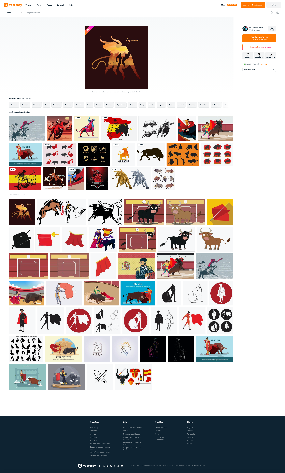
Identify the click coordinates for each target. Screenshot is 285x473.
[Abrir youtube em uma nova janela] (122, 466)
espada (161, 105)
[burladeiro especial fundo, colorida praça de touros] (28, 266)
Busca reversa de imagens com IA (100, 448)
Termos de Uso (168, 466)
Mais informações (250, 69)
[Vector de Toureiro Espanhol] (101, 293)
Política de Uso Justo (198, 466)
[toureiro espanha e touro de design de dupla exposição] (22, 212)
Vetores (28, 5)
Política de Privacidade (182, 466)
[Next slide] (229, 105)
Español (190, 431)
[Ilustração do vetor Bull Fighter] (25, 154)
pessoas (68, 105)
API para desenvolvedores (100, 444)
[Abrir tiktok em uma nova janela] (115, 466)
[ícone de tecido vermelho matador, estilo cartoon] (47, 239)
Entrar (273, 5)
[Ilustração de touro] (59, 128)
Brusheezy (94, 427)
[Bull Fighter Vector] (215, 128)
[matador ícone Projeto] (169, 293)
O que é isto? (263, 64)
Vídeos (49, 5)
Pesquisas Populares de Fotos (132, 443)
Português (191, 434)
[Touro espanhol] (86, 128)
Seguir (272, 30)
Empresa (93, 437)
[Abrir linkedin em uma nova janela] (107, 466)
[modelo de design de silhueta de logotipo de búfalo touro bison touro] (151, 154)
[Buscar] (272, 12)
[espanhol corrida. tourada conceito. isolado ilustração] (103, 239)
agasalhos (121, 105)
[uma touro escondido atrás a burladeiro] (137, 239)
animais (192, 105)
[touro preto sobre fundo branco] (176, 239)
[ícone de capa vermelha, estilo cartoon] (74, 239)
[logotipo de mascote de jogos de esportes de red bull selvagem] (97, 178)
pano (89, 105)
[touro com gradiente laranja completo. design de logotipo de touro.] (123, 154)
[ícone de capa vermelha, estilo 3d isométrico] (103, 266)
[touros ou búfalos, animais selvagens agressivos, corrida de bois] (164, 178)
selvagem (216, 105)
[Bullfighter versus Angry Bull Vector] (26, 293)
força (142, 105)
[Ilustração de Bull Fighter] (66, 377)
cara (46, 105)
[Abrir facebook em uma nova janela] (100, 466)
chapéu (109, 105)
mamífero (204, 105)
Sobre (157, 434)
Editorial (60, 5)
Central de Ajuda (161, 427)
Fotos (39, 5)
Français (190, 440)
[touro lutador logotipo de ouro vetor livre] (94, 154)
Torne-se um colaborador (159, 438)
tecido (98, 105)
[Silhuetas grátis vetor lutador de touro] (217, 154)
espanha (79, 105)
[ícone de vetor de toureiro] (100, 377)
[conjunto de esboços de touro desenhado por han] (157, 128)
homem (25, 105)
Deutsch (190, 437)
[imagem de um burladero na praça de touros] (69, 266)
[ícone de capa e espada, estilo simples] (21, 239)
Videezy (93, 434)
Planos (223, 5)
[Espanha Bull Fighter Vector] (136, 266)
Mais (71, 5)
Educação (93, 440)
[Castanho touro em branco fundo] (215, 239)
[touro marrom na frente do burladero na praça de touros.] (185, 212)
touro (171, 105)
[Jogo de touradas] (59, 154)
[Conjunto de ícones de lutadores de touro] (133, 377)
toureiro (14, 105)
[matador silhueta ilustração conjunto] (26, 349)
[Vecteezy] (13, 5)
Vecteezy (93, 431)
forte (151, 105)
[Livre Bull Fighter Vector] (27, 377)
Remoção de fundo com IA (100, 452)
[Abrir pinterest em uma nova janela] (111, 466)
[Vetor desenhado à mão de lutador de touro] (27, 128)
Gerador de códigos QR (99, 455)
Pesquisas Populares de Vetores (132, 438)
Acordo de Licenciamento (132, 427)
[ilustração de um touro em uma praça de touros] (144, 212)
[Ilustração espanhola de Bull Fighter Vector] (119, 128)
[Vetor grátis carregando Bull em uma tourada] (25, 178)
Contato (158, 431)
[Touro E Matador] (187, 128)
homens (36, 105)
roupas (132, 105)
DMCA (125, 431)
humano (56, 105)
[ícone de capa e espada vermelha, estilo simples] (220, 212)
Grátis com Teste (259, 38)
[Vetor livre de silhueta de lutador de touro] (183, 154)
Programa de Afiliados (131, 434)
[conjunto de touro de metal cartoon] (130, 178)
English (190, 427)
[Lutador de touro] (76, 178)
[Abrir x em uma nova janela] (118, 466)
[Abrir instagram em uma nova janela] (104, 466)
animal (181, 105)
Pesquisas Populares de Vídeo (132, 448)
